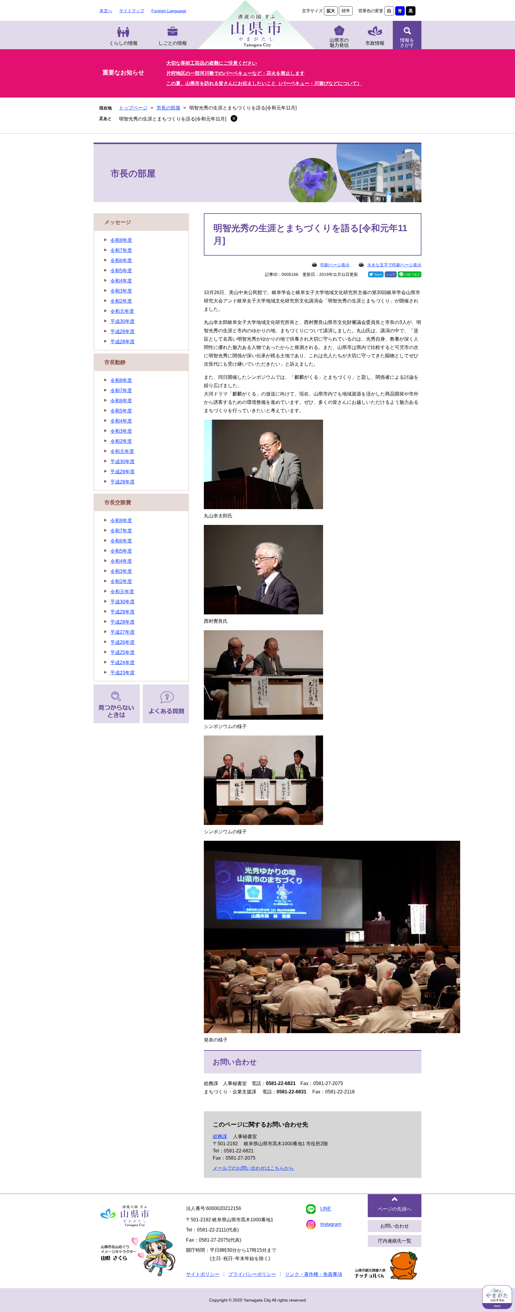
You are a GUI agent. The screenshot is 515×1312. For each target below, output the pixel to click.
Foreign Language (168, 10)
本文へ (106, 10)
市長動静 (115, 362)
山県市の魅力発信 (339, 43)
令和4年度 (121, 280)
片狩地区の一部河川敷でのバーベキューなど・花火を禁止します (235, 73)
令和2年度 (121, 301)
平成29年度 (122, 331)
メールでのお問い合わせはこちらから (253, 1168)
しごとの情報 (172, 43)
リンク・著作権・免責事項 (313, 1274)
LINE (325, 1208)
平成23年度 (122, 672)
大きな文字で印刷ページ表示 (394, 264)
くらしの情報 (123, 43)
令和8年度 (121, 240)
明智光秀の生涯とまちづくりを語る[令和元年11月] (172, 118)
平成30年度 (122, 321)
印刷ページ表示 (335, 264)
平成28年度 (122, 341)
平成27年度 (122, 632)
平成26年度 (122, 642)
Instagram (330, 1224)
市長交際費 (117, 503)
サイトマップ (131, 10)
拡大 (331, 10)
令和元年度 (122, 311)
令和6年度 (121, 260)
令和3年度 (121, 290)
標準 (346, 10)
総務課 (220, 1136)
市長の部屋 (168, 107)
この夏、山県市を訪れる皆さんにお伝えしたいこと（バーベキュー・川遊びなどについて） (264, 83)
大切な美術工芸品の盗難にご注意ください (211, 63)
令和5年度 (121, 270)
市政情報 (374, 43)
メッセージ (117, 222)
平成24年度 (122, 662)
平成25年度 (122, 652)
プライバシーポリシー (252, 1274)
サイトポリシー (202, 1274)
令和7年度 (121, 250)
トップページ (133, 107)
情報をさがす (407, 43)
